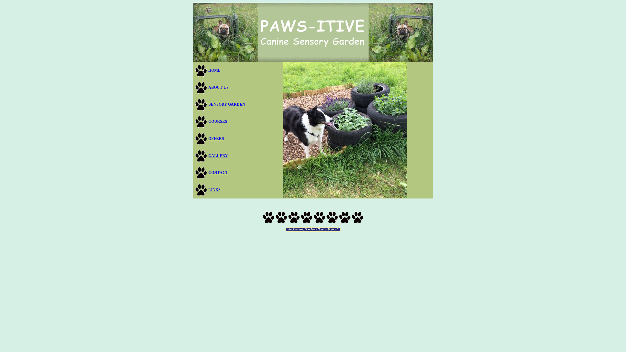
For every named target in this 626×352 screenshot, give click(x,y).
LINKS (214, 189)
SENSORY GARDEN (227, 104)
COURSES (217, 121)
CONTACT (218, 172)
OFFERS (216, 138)
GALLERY (218, 156)
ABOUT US (218, 87)
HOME (214, 70)
